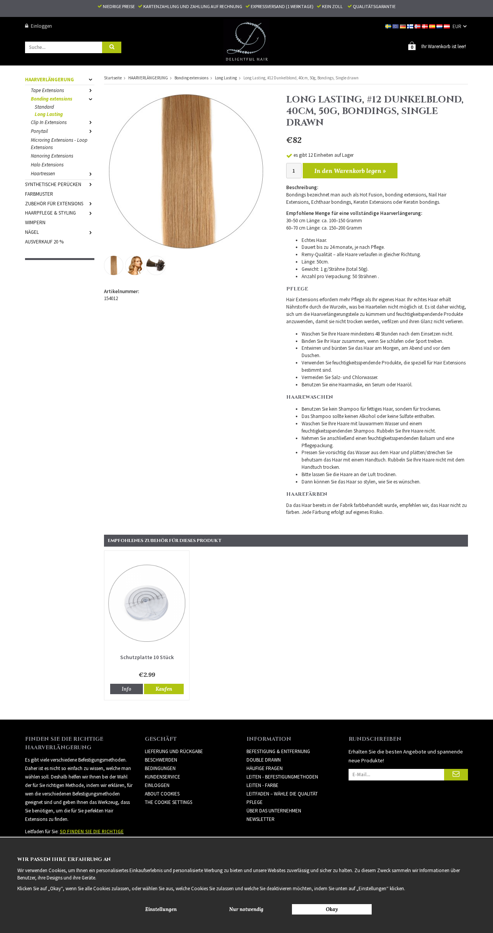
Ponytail (39, 131)
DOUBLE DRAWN (263, 760)
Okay (332, 909)
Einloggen (41, 26)
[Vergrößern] (186, 171)
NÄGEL (32, 232)
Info (126, 689)
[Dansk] (425, 26)
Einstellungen (161, 909)
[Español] (432, 26)
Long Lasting (49, 114)
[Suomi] (410, 26)
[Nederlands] (440, 26)
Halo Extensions (47, 164)
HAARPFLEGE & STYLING (50, 213)
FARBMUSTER (39, 194)
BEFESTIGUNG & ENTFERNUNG (278, 751)
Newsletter (260, 819)
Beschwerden (161, 760)
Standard (44, 107)
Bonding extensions (51, 99)
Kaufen (164, 689)
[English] (396, 26)
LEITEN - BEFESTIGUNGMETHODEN (282, 777)
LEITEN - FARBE (262, 785)
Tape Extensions (47, 90)
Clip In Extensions (49, 122)
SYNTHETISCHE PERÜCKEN (53, 184)
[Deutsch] (403, 26)
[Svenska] (388, 26)
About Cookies (162, 793)
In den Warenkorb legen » (350, 171)
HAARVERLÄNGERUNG (49, 79)
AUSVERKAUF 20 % (44, 241)
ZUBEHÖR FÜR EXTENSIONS (54, 203)
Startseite (113, 78)
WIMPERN (35, 222)
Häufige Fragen (264, 768)
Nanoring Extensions (52, 156)
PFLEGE (254, 802)
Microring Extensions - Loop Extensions (59, 144)
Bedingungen (160, 768)
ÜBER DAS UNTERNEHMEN (273, 810)
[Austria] (447, 26)
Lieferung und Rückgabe (174, 751)
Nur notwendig (246, 909)
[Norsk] (418, 26)
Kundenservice (162, 777)
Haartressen (43, 173)
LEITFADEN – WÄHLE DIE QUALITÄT (282, 793)
